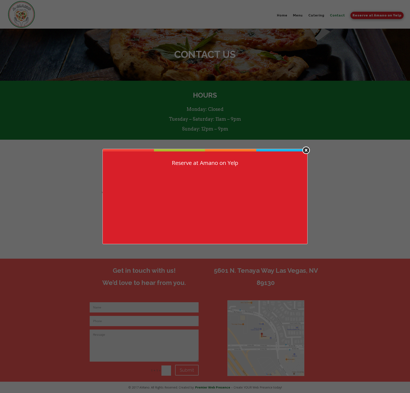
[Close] (306, 150)
